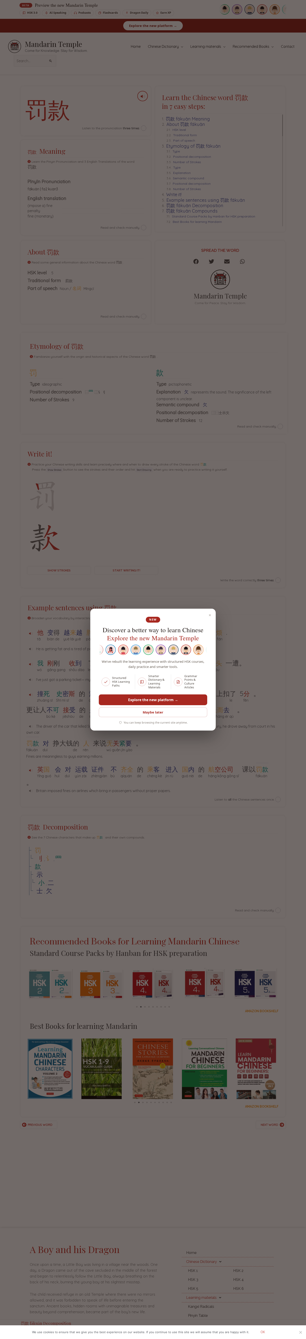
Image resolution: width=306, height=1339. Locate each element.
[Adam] (203, 650)
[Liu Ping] (140, 650)
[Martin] (165, 650)
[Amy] (103, 650)
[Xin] (115, 650)
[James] (128, 650)
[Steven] (178, 650)
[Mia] (190, 650)
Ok (263, 1332)
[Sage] (153, 650)
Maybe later (153, 712)
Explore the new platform (153, 699)
